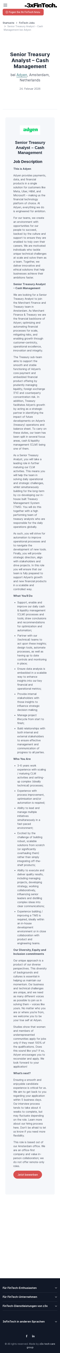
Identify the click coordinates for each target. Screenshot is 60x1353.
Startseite (8, 22)
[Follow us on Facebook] (26, 1336)
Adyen (21, 75)
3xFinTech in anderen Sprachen (24, 1321)
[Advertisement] (30, 1244)
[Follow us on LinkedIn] (33, 1336)
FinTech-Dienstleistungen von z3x (25, 1306)
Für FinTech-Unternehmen (20, 1296)
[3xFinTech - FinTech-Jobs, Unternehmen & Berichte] (40, 5)
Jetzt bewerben (28, 1174)
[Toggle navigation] (5, 5)
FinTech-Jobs (27, 22)
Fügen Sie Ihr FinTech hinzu (24, 12)
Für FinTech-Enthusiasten (20, 1288)
